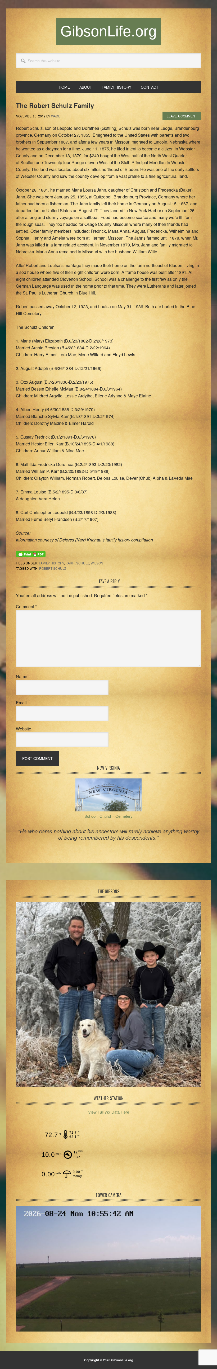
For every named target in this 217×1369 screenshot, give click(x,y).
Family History (51, 563)
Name (21, 676)
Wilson (97, 563)
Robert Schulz (52, 568)
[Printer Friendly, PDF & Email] (31, 553)
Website (23, 729)
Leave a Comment (182, 116)
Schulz (82, 563)
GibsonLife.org (108, 31)
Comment (26, 606)
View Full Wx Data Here (108, 1112)
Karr (70, 563)
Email (21, 703)
